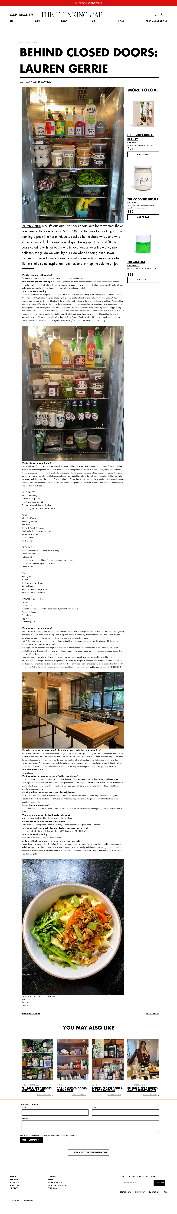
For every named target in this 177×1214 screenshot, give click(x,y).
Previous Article (31, 1013)
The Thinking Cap (71, 15)
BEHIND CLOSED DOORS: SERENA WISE (72, 1089)
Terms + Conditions (57, 1185)
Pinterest (25, 1002)
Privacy (14, 1188)
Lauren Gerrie (31, 225)
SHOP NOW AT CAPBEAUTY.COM (88, 3)
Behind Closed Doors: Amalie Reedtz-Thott (142, 1089)
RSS (165, 1192)
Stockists (14, 1182)
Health (92, 21)
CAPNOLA (26, 996)
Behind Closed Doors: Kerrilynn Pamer (37, 1089)
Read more (44, 1095)
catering (35, 247)
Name (24, 1107)
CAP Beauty (21, 15)
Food (64, 21)
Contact (52, 1176)
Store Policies (55, 1182)
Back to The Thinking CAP (90, 1152)
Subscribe (159, 1182)
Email (94, 1107)
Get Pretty (66, 1085)
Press (50, 1179)
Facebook (25, 999)
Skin (37, 21)
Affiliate (14, 1179)
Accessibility (16, 1185)
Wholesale (53, 1188)
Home (121, 21)
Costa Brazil (111, 310)
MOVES (68, 231)
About (13, 1176)
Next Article (152, 1013)
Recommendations (156, 21)
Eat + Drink (30, 1085)
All (11, 21)
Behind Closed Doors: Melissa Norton (107, 1089)
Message (25, 1118)
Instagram (25, 1005)
